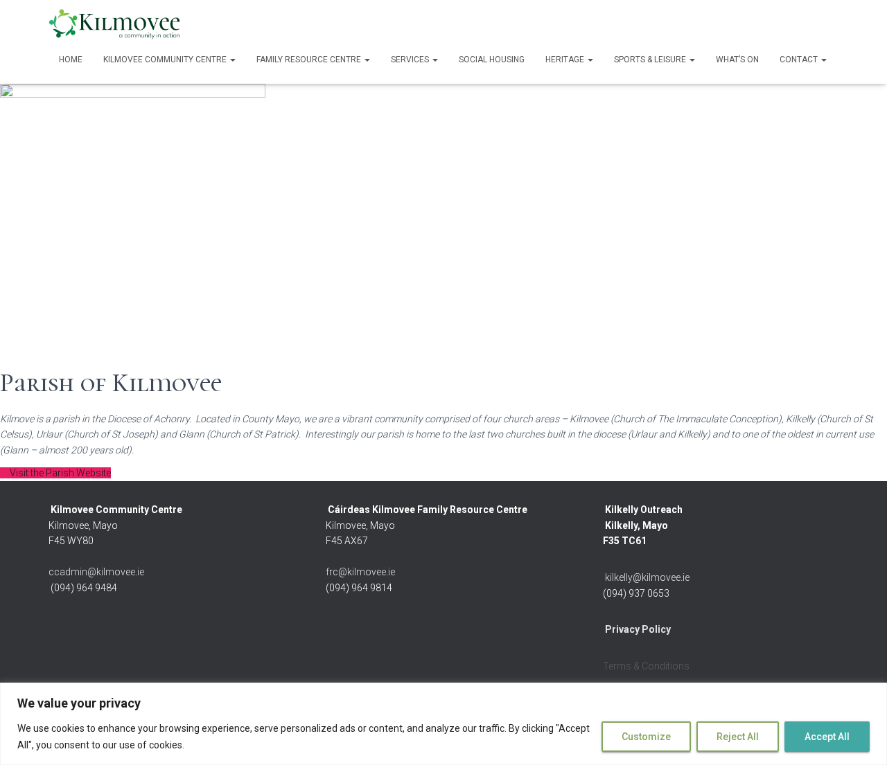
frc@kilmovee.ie (360, 571)
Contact (800, 59)
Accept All (827, 736)
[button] (232, 59)
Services (411, 59)
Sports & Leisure (651, 59)
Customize (646, 736)
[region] (443, 724)
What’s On (737, 59)
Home (70, 59)
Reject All (738, 736)
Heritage (565, 59)
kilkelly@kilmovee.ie (647, 577)
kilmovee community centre (166, 59)
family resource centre (309, 59)
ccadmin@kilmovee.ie (96, 571)
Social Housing (492, 59)
